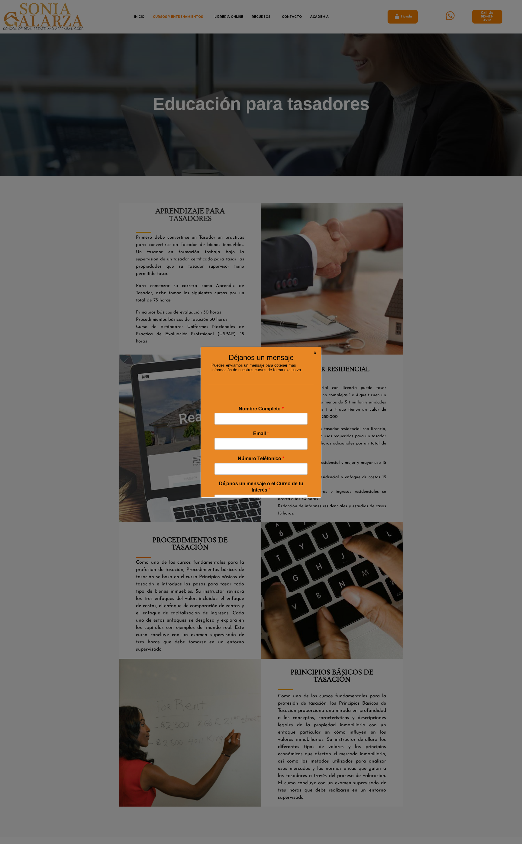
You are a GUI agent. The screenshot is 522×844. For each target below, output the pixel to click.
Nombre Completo (261, 408)
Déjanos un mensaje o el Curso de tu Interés (261, 486)
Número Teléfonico (261, 458)
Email (261, 433)
